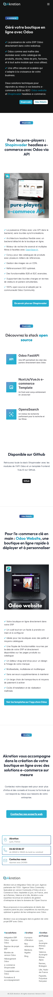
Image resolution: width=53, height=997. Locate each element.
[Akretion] (12, 878)
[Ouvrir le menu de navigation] (48, 4)
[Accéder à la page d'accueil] (12, 4)
